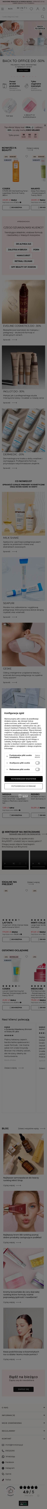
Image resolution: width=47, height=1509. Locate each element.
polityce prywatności (21, 732)
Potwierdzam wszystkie (23, 779)
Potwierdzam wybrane (23, 786)
